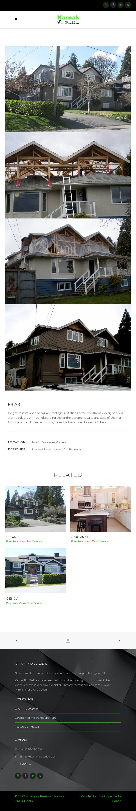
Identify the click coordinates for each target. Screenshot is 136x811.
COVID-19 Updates (26, 709)
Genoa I (13, 598)
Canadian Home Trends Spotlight (35, 717)
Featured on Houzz (27, 726)
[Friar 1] (68, 89)
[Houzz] (128, 5)
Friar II (12, 537)
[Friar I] (68, 175)
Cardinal (80, 537)
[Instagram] (106, 5)
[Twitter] (121, 5)
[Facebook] (113, 5)
